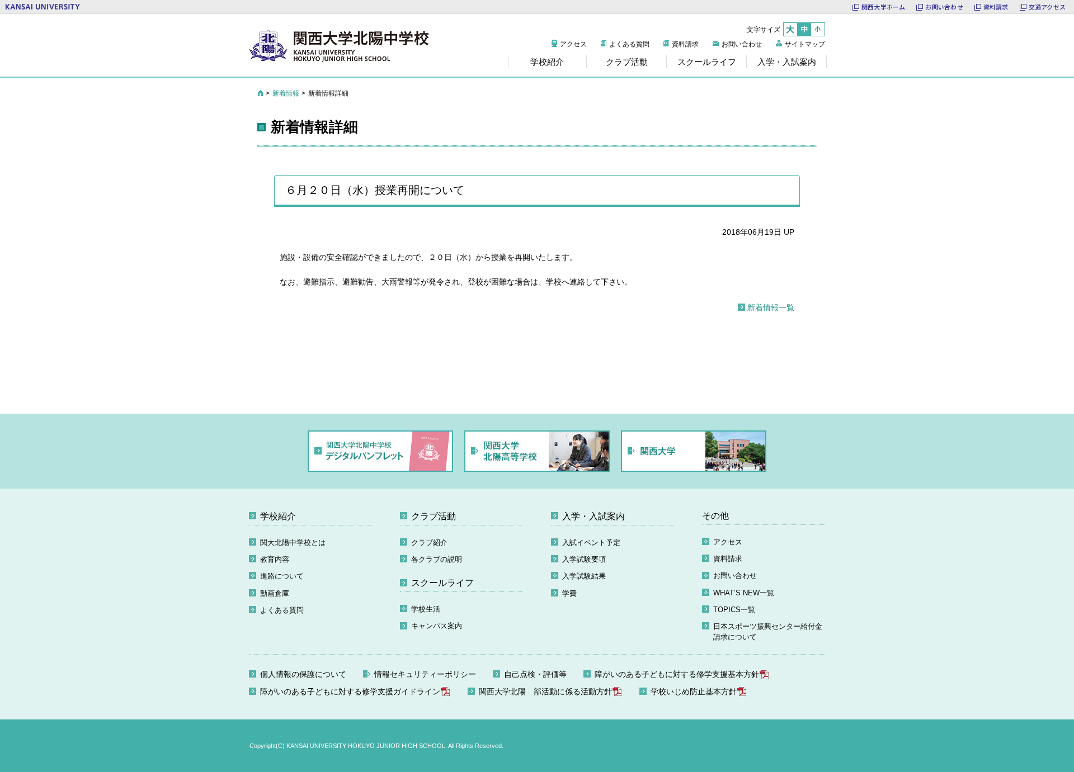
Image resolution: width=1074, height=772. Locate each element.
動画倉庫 (274, 593)
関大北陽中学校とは (293, 542)
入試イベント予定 (591, 542)
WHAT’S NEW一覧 (743, 593)
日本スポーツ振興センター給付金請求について (767, 632)
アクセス (573, 44)
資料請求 (996, 6)
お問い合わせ (944, 6)
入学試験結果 (584, 576)
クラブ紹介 (429, 542)
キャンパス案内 (436, 626)
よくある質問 (629, 44)
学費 (569, 593)
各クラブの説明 (436, 559)
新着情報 (285, 93)
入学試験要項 (584, 559)
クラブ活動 (433, 516)
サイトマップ (805, 44)
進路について (282, 576)
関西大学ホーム (883, 6)
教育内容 (274, 559)
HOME (260, 93)
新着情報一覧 (770, 307)
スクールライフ (442, 583)
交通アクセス (1047, 6)
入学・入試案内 (593, 516)
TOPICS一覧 (734, 609)
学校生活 (425, 609)
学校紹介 (278, 516)
